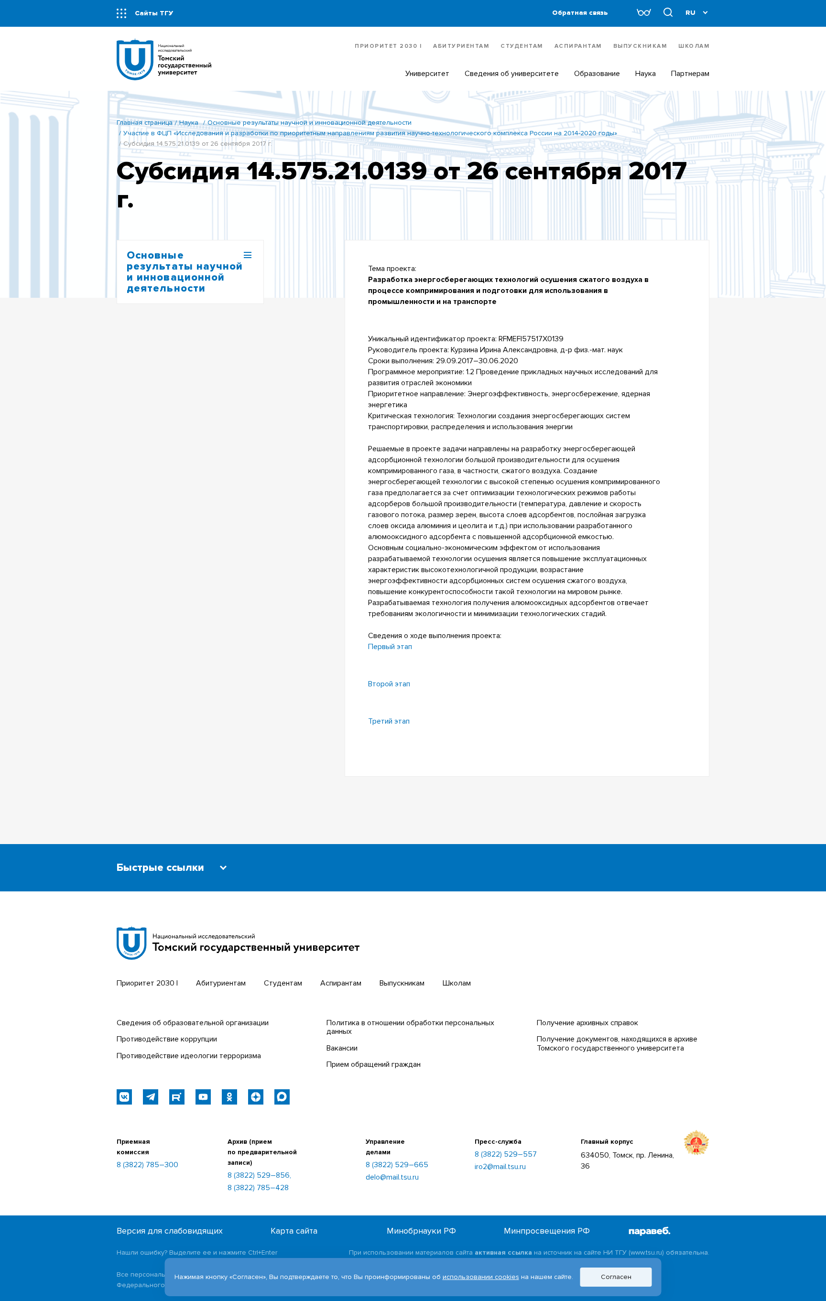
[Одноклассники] (229, 1097)
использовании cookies (481, 1277)
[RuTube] (177, 1097)
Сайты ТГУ (154, 13)
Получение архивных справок (587, 1023)
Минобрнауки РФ (421, 1231)
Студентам (521, 46)
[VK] (124, 1097)
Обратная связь (580, 13)
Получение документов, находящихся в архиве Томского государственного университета (617, 1043)
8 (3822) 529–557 (506, 1154)
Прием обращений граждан (373, 1064)
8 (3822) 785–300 (147, 1164)
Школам (693, 46)
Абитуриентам (461, 46)
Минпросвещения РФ (547, 1231)
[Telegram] (150, 1097)
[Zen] (255, 1097)
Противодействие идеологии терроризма (189, 1056)
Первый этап (390, 646)
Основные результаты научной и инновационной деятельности (309, 123)
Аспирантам (578, 46)
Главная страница (145, 123)
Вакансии (342, 1048)
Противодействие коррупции (167, 1039)
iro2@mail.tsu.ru (500, 1166)
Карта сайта (294, 1231)
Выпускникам (640, 46)
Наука (188, 123)
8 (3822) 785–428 (258, 1187)
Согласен (616, 1277)
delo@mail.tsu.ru (392, 1177)
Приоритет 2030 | (388, 46)
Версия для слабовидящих (170, 1231)
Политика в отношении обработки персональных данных (410, 1027)
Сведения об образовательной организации (193, 1023)
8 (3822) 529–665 (397, 1164)
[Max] (282, 1097)
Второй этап (389, 684)
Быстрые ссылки (160, 867)
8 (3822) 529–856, (259, 1175)
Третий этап (389, 721)
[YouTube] (203, 1097)
